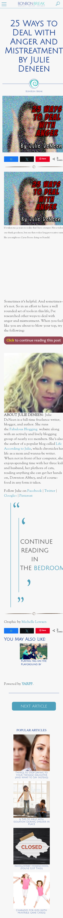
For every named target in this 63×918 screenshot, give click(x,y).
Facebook (34, 490)
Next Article (34, 706)
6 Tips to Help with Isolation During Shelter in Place (31, 821)
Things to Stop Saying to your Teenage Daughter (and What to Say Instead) (31, 775)
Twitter (49, 490)
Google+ (10, 495)
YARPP (27, 683)
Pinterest (25, 495)
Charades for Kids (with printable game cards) (31, 911)
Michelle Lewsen (34, 621)
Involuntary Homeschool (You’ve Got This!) (31, 867)
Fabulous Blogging (23, 429)
